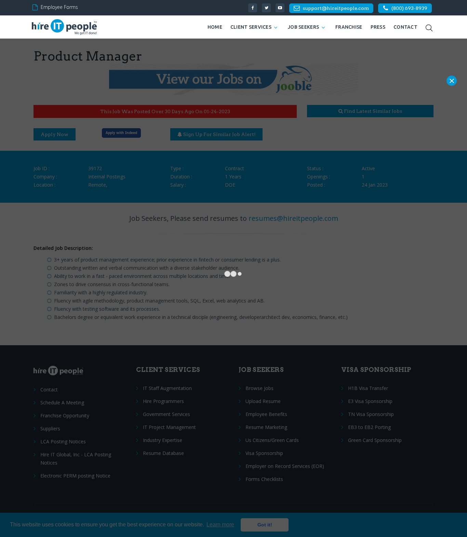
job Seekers (303, 27)
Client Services (250, 27)
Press (378, 27)
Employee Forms (59, 7)
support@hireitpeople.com (336, 8)
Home (215, 27)
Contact (405, 27)
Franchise (348, 27)
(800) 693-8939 (409, 8)
